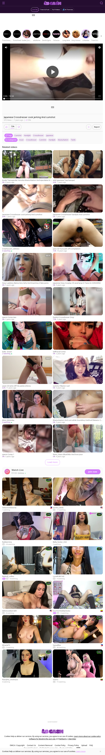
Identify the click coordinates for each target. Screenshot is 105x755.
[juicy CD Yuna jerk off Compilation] (78, 235)
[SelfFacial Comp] (78, 338)
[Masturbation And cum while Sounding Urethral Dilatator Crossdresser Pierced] (78, 406)
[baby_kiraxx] (27, 338)
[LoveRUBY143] (78, 563)
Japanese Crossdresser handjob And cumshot (71, 214)
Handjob (52, 140)
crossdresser (38, 135)
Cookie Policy (60, 745)
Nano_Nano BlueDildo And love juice (68, 454)
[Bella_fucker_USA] (78, 528)
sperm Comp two (9, 317)
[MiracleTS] (27, 632)
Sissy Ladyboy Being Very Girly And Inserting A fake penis (25, 283)
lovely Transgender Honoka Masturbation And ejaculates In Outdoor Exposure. (27, 180)
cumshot (17, 135)
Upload (84, 745)
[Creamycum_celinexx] (27, 235)
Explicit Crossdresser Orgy (63, 317)
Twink (73, 140)
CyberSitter (72, 739)
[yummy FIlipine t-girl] (78, 372)
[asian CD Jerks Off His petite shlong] (27, 372)
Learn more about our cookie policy (87, 736)
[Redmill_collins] (27, 563)
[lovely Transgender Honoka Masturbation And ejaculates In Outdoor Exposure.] (27, 167)
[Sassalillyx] (78, 632)
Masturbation (63, 140)
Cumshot (42, 140)
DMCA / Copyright (17, 745)
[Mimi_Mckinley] (27, 406)
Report (97, 127)
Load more (52, 462)
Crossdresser (31, 140)
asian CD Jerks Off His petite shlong (16, 386)
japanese (49, 135)
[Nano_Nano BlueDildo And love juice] (78, 441)
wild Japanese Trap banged (64, 180)
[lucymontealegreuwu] (78, 597)
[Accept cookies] (100, 751)
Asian (21, 140)
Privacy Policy (73, 745)
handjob (27, 135)
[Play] (52, 72)
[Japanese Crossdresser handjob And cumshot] (78, 201)
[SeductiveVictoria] (27, 494)
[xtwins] (78, 666)
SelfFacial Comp (59, 352)
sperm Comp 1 (8, 454)
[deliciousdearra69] (27, 597)
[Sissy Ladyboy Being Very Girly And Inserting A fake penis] (27, 269)
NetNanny (63, 739)
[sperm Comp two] (27, 304)
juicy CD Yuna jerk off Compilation (66, 249)
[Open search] (101, 3)
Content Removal (45, 745)
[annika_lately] (78, 494)
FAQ (91, 745)
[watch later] (5, 153)
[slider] (52, 98)
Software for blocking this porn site (42, 739)
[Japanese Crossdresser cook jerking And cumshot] (27, 201)
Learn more (80, 751)
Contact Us (31, 745)
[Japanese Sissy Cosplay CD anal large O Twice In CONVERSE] (78, 269)
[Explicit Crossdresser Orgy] (78, 304)
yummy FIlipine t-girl (61, 386)
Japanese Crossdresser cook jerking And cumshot (22, 214)
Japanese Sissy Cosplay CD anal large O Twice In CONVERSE (77, 283)
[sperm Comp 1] (27, 441)
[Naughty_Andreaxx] (27, 666)
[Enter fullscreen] (99, 96)
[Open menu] (3, 3)
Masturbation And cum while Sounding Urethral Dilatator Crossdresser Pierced (78, 420)
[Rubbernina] (27, 528)
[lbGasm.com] (52, 3)
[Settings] (99, 47)
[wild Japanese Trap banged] (78, 167)
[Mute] (6, 47)
